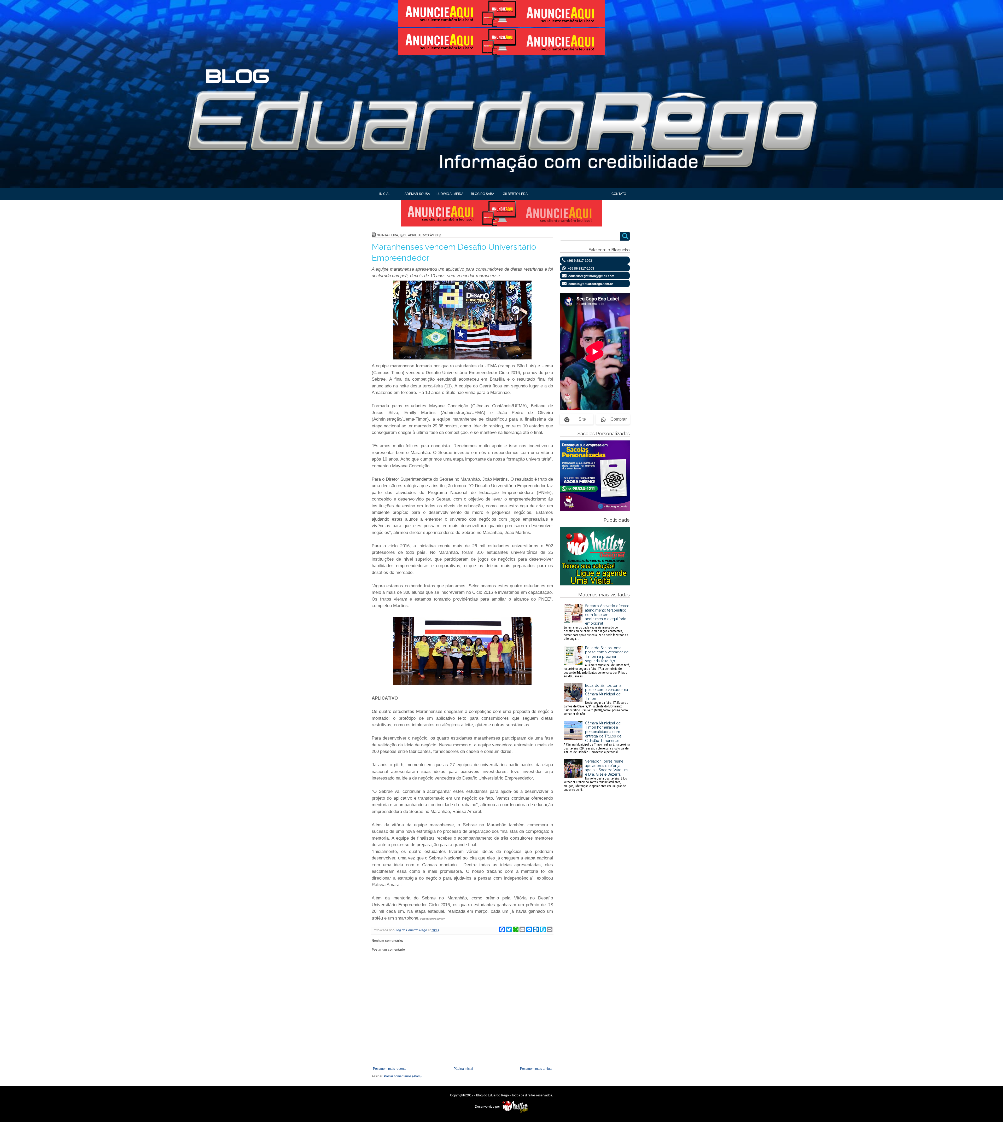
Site (582, 419)
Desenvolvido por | (488, 1106)
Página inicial (463, 1069)
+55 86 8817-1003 (581, 268)
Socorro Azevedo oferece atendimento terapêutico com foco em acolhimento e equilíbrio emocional (596, 622)
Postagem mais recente (389, 1069)
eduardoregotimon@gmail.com (591, 276)
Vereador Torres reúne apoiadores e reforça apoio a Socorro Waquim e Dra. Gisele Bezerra (596, 775)
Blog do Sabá (482, 194)
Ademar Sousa (417, 194)
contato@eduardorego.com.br (590, 284)
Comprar (618, 419)
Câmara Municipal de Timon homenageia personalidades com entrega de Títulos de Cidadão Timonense (597, 737)
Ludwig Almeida (449, 194)
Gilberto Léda (515, 194)
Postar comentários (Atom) (403, 1076)
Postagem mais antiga (536, 1069)
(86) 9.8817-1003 (579, 261)
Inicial (384, 194)
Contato (618, 194)
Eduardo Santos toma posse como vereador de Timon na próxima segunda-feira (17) (597, 662)
